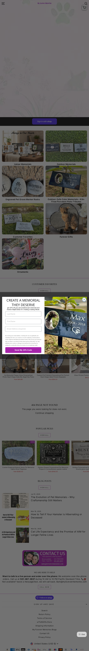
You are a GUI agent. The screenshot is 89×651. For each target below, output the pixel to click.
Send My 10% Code (23, 350)
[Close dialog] (84, 299)
